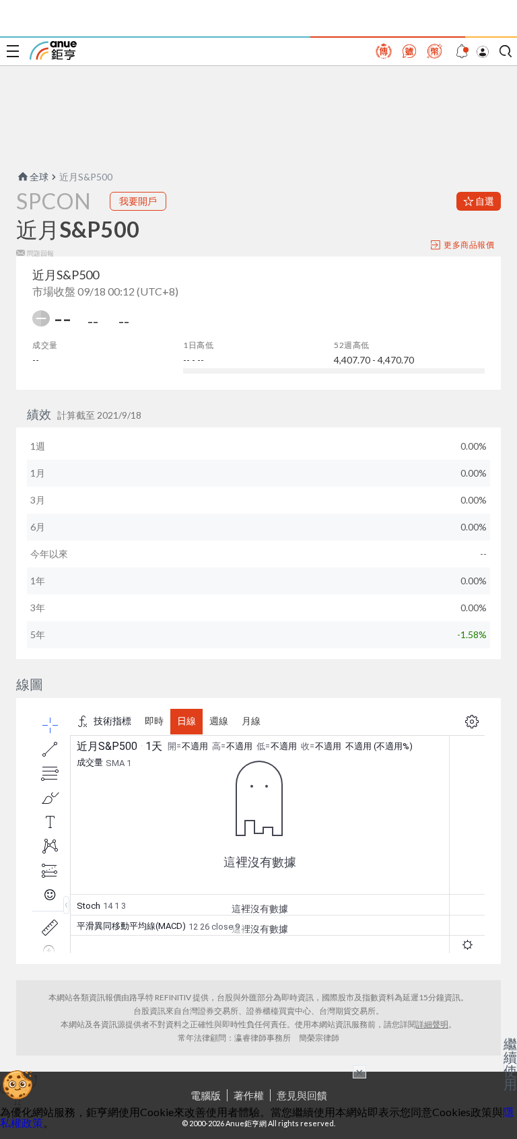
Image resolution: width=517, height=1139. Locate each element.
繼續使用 (510, 1063)
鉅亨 (53, 50)
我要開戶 (138, 201)
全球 (39, 176)
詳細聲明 (432, 1024)
